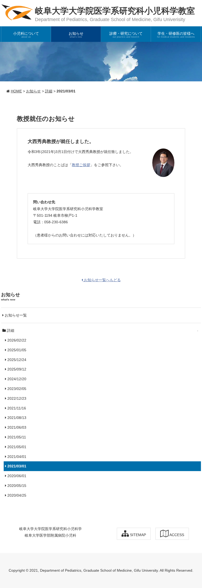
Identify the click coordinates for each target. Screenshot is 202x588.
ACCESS (176, 535)
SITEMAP (137, 535)
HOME (16, 91)
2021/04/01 (16, 456)
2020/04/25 (16, 495)
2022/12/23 (16, 398)
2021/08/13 (16, 418)
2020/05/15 (16, 485)
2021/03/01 (16, 466)
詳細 (48, 91)
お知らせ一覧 (15, 315)
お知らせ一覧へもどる (102, 280)
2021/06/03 (16, 427)
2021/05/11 (16, 437)
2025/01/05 (16, 350)
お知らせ (33, 91)
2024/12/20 (16, 379)
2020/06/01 (16, 476)
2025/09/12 (16, 369)
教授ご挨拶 (81, 165)
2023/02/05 (16, 389)
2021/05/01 (16, 447)
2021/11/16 (16, 408)
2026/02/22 (16, 340)
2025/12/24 (16, 360)
